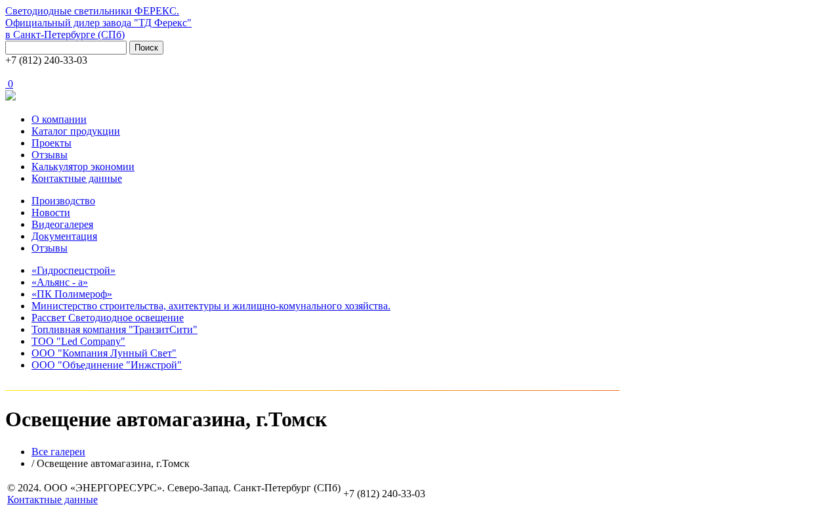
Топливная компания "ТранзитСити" (115, 329)
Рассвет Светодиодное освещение (108, 317)
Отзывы (50, 154)
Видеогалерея (62, 224)
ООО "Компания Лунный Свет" (104, 353)
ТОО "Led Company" (78, 341)
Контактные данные (77, 178)
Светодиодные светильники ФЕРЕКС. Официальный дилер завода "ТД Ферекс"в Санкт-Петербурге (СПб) (98, 22)
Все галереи (58, 451)
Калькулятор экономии (83, 166)
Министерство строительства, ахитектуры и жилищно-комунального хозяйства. (211, 305)
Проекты (52, 142)
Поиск (146, 48)
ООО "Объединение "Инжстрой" (107, 364)
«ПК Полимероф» (72, 294)
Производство (63, 200)
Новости (51, 212)
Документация (64, 236)
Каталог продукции (76, 131)
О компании (59, 119)
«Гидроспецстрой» (74, 270)
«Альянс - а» (60, 282)
